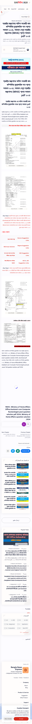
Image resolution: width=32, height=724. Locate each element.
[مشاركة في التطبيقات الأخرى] (8, 451)
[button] (25, 451)
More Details (8, 719)
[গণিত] (9, 9)
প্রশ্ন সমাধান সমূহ (11, 239)
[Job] (27, 9)
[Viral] (5, 9)
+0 (24, 424)
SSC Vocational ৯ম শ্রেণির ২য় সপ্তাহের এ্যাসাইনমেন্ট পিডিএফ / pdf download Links (16, 589)
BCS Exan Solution (9, 246)
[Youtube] (16, 678)
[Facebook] (26, 678)
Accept (21, 719)
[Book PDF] (13, 9)
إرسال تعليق (16, 520)
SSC (24, 260)
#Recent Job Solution (23, 443)
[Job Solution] (21, 9)
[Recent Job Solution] (14, 549)
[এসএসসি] (19, 584)
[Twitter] (20, 678)
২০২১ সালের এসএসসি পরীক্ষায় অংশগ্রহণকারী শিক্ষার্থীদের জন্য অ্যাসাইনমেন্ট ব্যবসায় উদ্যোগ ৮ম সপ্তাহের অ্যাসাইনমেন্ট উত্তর (15, 599)
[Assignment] (14, 584)
